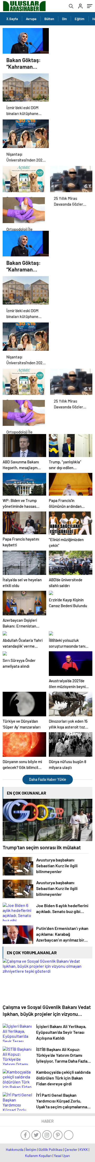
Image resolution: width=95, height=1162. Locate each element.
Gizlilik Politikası (51, 1149)
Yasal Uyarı (62, 1156)
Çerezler (71, 1149)
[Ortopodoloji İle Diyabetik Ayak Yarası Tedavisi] (24, 210)
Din (64, 19)
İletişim (31, 1149)
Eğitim (79, 19)
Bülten (49, 19)
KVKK (83, 1149)
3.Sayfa (12, 19)
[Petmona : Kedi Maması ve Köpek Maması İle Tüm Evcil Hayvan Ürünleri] (24, 179)
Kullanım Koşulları (38, 1156)
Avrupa (31, 19)
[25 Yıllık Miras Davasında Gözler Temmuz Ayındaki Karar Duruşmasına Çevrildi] (71, 179)
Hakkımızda (14, 1149)
